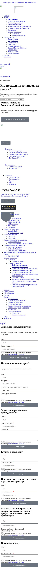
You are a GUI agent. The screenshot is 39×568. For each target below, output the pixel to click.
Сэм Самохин (12, 50)
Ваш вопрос (5, 429)
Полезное (8, 175)
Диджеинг (15, 33)
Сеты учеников (14, 179)
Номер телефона (7, 346)
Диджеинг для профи (15, 23)
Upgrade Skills (12, 231)
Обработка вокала (18, 277)
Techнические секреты (19, 265)
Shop (10, 182)
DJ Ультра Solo (17, 156)
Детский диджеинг (14, 25)
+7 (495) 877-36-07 (9, 2)
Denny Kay (11, 44)
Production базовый (14, 242)
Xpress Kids (12, 238)
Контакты (12, 184)
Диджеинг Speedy (15, 151)
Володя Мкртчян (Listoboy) (17, 48)
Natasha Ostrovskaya (14, 46)
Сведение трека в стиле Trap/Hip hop (24, 268)
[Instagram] (8, 136)
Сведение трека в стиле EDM (22, 270)
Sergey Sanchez (13, 41)
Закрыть (3, 324)
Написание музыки (18, 35)
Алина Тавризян (13, 53)
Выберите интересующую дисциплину (14, 387)
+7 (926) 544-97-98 (32, 60)
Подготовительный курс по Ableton (20, 243)
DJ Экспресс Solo (18, 152)
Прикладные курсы (14, 32)
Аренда (11, 181)
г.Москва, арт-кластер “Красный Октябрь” (15, 194)
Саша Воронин (13, 42)
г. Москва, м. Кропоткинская (26, 2)
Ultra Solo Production (15, 247)
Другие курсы (10, 165)
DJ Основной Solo (18, 154)
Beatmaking (12, 30)
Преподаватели (14, 177)
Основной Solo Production (17, 251)
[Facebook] (3, 136)
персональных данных (16, 354)
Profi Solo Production (15, 249)
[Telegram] (19, 136)
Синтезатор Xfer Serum (20, 267)
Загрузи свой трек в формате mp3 (12, 529)
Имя (2, 339)
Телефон (4, 381)
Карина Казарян (13, 51)
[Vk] (14, 136)
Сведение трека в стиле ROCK (22, 272)
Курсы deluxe (13, 19)
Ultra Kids (11, 236)
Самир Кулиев (13, 39)
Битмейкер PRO (13, 256)
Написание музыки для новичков (19, 26)
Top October (14, 158)
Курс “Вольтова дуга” (15, 233)
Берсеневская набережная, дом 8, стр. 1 (14, 196)
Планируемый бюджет (8, 393)
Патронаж (11, 227)
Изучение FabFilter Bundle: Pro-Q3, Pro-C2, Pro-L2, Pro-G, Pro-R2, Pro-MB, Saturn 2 (25, 281)
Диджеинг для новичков (16, 21)
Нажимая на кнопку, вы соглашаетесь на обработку (16, 353)
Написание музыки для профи (18, 28)
